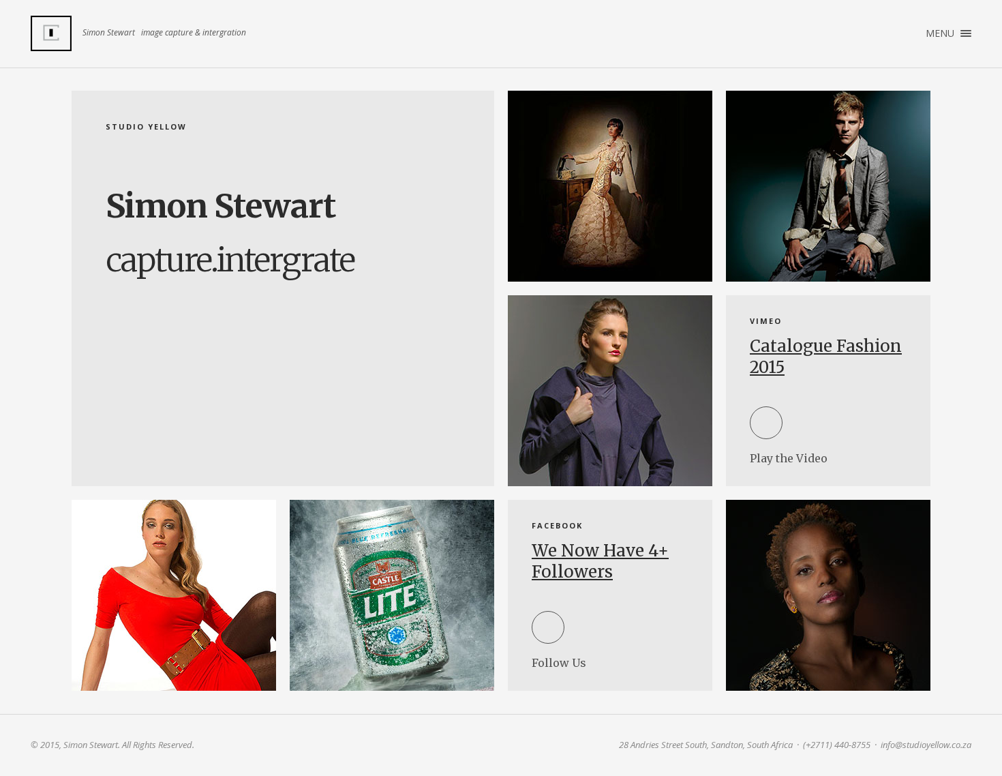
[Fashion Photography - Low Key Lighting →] (610, 186)
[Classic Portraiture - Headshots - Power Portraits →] (828, 595)
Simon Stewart (51, 33)
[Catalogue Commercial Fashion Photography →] (610, 390)
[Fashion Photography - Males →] (828, 186)
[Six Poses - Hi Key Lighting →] (174, 595)
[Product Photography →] (392, 595)
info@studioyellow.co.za (926, 744)
